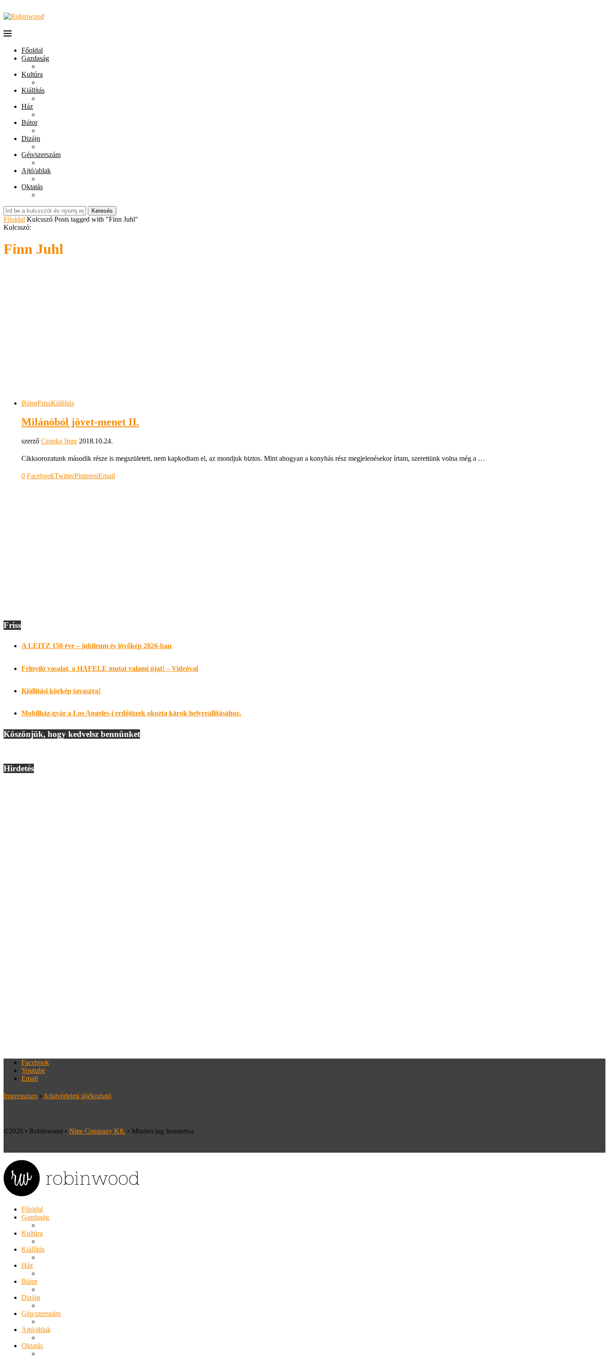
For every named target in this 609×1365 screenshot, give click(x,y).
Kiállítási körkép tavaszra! (61, 691)
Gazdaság (35, 58)
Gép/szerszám (41, 154)
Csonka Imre (59, 441)
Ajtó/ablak (36, 170)
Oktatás (32, 186)
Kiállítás (33, 90)
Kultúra (32, 74)
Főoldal (32, 50)
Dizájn (30, 138)
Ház (27, 106)
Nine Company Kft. (97, 1131)
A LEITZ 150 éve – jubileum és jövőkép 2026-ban (96, 645)
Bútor (29, 122)
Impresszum (20, 1096)
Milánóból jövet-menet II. (80, 422)
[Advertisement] (304, 329)
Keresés (102, 210)
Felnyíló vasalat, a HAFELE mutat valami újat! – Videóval (109, 668)
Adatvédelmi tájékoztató (77, 1096)
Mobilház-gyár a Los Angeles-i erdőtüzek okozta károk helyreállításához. (131, 713)
